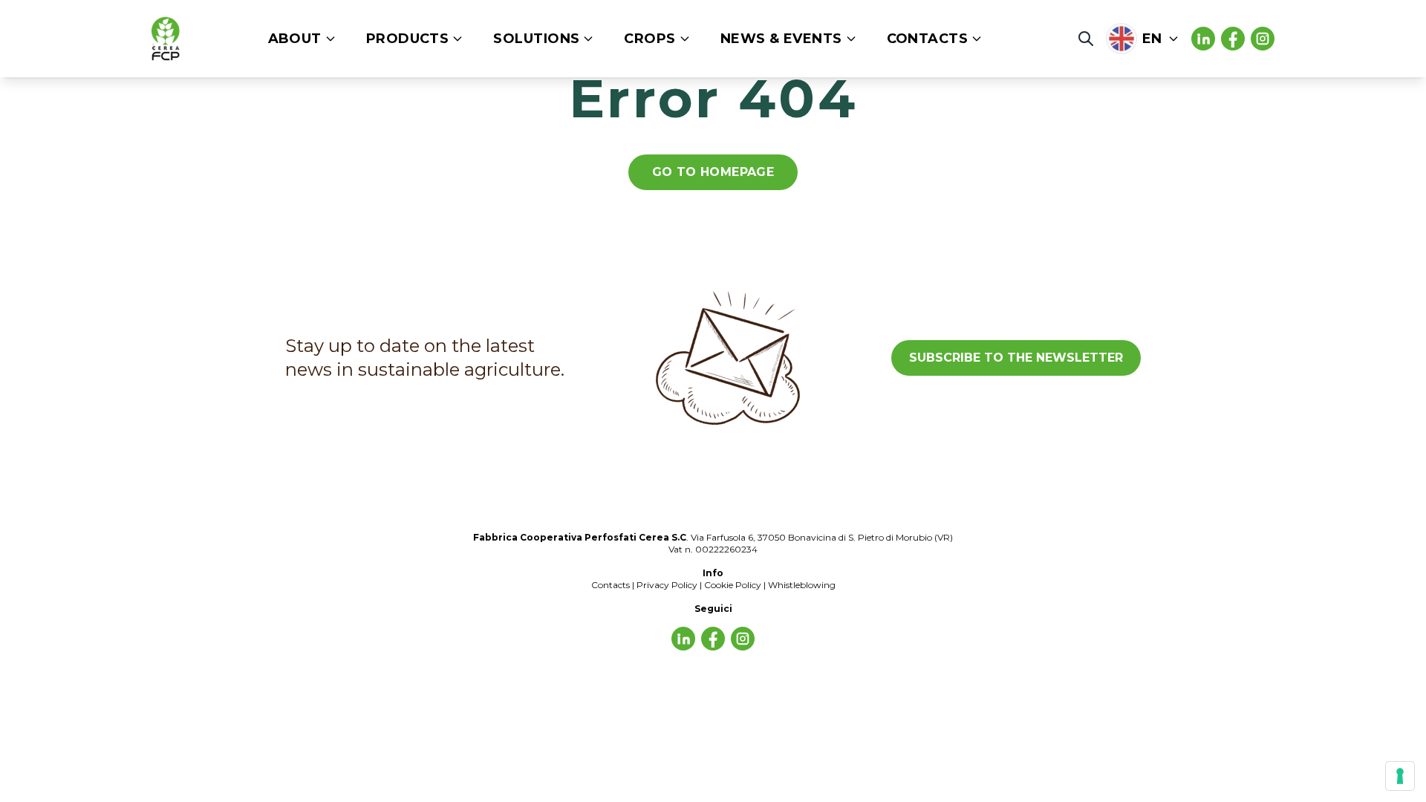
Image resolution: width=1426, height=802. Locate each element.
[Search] (1086, 39)
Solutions (536, 38)
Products (407, 38)
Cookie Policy (732, 584)
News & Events (781, 38)
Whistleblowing (802, 584)
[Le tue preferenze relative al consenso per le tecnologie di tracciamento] (1400, 776)
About (295, 38)
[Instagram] (1262, 38)
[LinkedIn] (1203, 38)
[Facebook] (1233, 38)
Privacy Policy (667, 584)
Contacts (927, 38)
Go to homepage (713, 172)
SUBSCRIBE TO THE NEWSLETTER (1016, 358)
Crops (649, 38)
